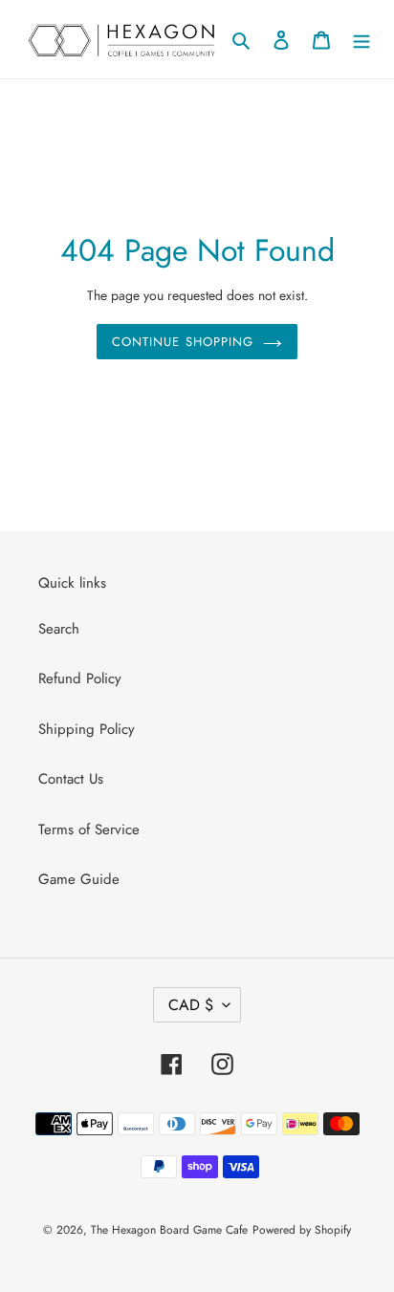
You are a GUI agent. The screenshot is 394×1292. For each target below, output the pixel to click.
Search (58, 628)
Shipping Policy (86, 729)
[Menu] (361, 39)
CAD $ (190, 1005)
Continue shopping (182, 342)
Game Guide (79, 879)
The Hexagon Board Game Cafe (169, 1229)
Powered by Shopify (301, 1229)
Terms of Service (89, 829)
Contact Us (70, 778)
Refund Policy (79, 678)
